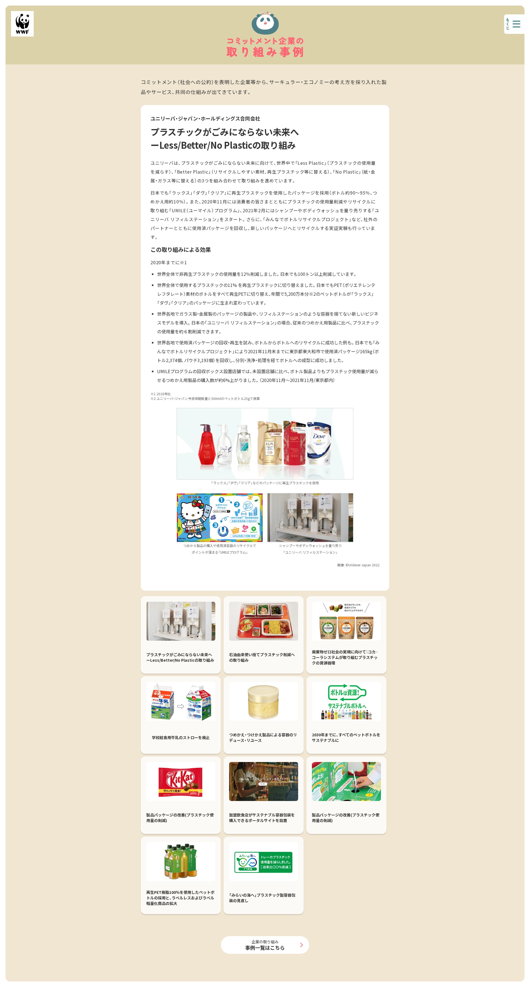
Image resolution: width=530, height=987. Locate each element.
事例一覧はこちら (265, 945)
